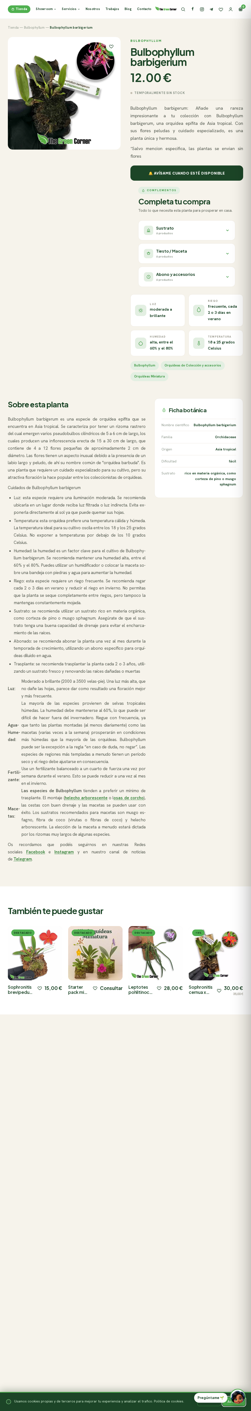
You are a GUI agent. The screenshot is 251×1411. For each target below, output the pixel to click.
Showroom (44, 9)
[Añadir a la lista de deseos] (40, 988)
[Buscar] (183, 9)
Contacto (144, 9)
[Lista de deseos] (220, 9)
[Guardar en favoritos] (111, 46)
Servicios (69, 9)
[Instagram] (202, 9)
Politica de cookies (168, 1401)
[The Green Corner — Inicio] (166, 8)
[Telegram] (211, 9)
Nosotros (93, 9)
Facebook (35, 852)
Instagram (64, 852)
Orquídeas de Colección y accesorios (192, 365)
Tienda (21, 9)
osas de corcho (128, 797)
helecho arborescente (86, 797)
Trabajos (112, 9)
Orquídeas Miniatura (149, 376)
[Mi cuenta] (230, 9)
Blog (128, 9)
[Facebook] (192, 9)
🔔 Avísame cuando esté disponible (187, 173)
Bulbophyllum (34, 27)
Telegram (22, 859)
